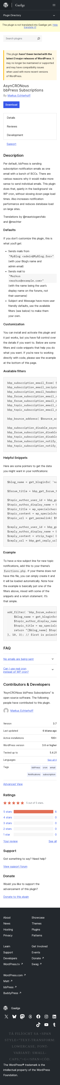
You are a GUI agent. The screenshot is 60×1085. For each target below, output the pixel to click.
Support (11, 144)
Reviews (12, 126)
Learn (6, 946)
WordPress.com (14, 975)
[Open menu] (54, 5)
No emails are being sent (18, 659)
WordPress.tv (13, 964)
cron (45, 767)
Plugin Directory (12, 15)
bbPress (36, 767)
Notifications (34, 774)
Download (11, 104)
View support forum (15, 866)
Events (36, 952)
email (52, 767)
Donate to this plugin (16, 896)
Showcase (38, 917)
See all (53, 841)
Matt (8, 981)
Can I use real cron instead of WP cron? (16, 670)
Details (11, 117)
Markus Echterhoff (19, 95)
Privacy (7, 935)
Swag (37, 964)
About (7, 917)
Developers (10, 958)
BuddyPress (12, 993)
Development (15, 135)
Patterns (37, 935)
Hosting (8, 929)
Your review (10, 841)
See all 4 (52, 760)
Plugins (36, 929)
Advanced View (13, 784)
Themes (37, 923)
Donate (38, 958)
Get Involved (40, 946)
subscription (49, 774)
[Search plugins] (38, 38)
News (6, 923)
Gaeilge (15, 1008)
